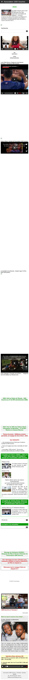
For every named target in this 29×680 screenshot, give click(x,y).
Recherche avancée (6, 33)
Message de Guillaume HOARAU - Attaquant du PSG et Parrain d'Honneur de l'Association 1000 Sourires (14, 554)
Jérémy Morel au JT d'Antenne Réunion (13, 507)
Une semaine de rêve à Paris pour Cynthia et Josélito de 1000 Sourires (13, 443)
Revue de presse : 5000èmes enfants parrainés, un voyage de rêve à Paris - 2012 (14, 435)
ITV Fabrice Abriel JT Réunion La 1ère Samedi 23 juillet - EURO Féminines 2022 (19, 465)
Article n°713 (5, 461)
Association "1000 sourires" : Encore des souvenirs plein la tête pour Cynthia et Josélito (12, 450)
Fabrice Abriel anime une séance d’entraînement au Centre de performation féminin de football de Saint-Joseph (14, 482)
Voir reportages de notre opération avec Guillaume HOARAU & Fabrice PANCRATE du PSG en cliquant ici (14, 561)
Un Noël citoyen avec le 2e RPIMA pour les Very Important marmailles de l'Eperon (19, 13)
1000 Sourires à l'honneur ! (9, 610)
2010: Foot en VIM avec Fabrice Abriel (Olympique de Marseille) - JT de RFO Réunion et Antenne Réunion (14, 428)
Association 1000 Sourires (14, 2)
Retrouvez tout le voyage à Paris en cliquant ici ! (14, 568)
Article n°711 (5, 471)
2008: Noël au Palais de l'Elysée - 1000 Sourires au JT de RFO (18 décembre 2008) (14, 399)
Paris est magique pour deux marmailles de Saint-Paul (14, 446)
